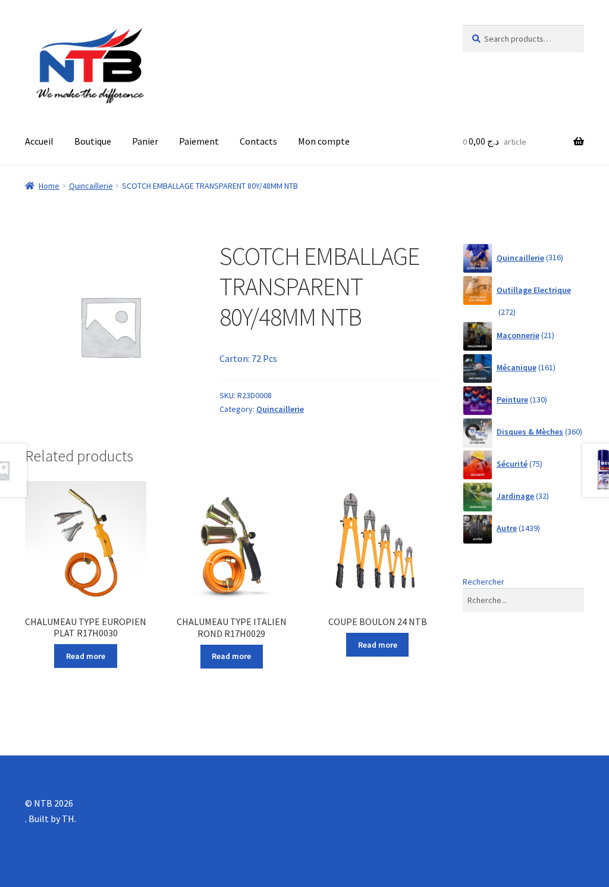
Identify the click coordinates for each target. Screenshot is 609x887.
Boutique (92, 141)
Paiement (199, 141)
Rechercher (483, 581)
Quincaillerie (91, 185)
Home (49, 185)
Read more (85, 656)
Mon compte (324, 141)
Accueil (39, 141)
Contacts (258, 141)
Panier (145, 141)
